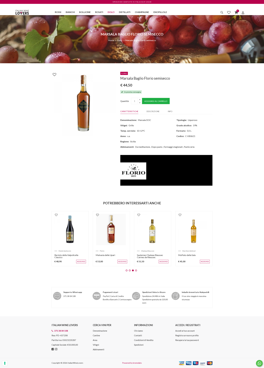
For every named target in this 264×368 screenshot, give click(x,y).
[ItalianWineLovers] (22, 12)
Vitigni (96, 345)
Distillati (124, 12)
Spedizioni (138, 345)
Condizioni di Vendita (143, 340)
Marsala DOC (144, 120)
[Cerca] (222, 12)
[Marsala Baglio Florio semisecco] (84, 103)
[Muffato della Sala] (194, 229)
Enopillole (160, 12)
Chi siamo (138, 330)
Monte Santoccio (65, 251)
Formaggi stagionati (173, 146)
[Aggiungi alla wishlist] (53, 74)
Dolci (111, 12)
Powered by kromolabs (132, 363)
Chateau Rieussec (147, 251)
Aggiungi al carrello (155, 101)
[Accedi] (243, 12)
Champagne (142, 12)
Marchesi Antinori (189, 251)
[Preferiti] (229, 12)
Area (95, 340)
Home (111, 40)
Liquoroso (192, 120)
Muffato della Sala (187, 255)
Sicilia (133, 141)
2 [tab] (130, 270)
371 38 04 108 (69, 296)
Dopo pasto (156, 146)
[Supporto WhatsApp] (259, 364)
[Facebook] (53, 349)
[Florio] (166, 170)
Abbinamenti (98, 349)
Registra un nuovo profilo (187, 335)
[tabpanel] (70, 238)
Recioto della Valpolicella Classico (66, 256)
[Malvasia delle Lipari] (111, 229)
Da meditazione (142, 146)
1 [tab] (126, 270)
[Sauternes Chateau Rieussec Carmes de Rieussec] (152, 229)
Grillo (131, 125)
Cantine (96, 335)
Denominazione (100, 330)
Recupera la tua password (187, 340)
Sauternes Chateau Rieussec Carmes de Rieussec (150, 256)
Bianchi (70, 12)
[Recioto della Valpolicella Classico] (70, 229)
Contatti (138, 335)
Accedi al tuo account (185, 330)
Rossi (58, 12)
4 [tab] (136, 270)
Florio (102, 251)
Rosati (99, 12)
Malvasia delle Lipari (105, 255)
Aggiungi (81, 263)
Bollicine (85, 12)
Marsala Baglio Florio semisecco (140, 40)
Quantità (124, 101)
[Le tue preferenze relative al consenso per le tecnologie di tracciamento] (4, 363)
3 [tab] (133, 270)
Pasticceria (189, 146)
